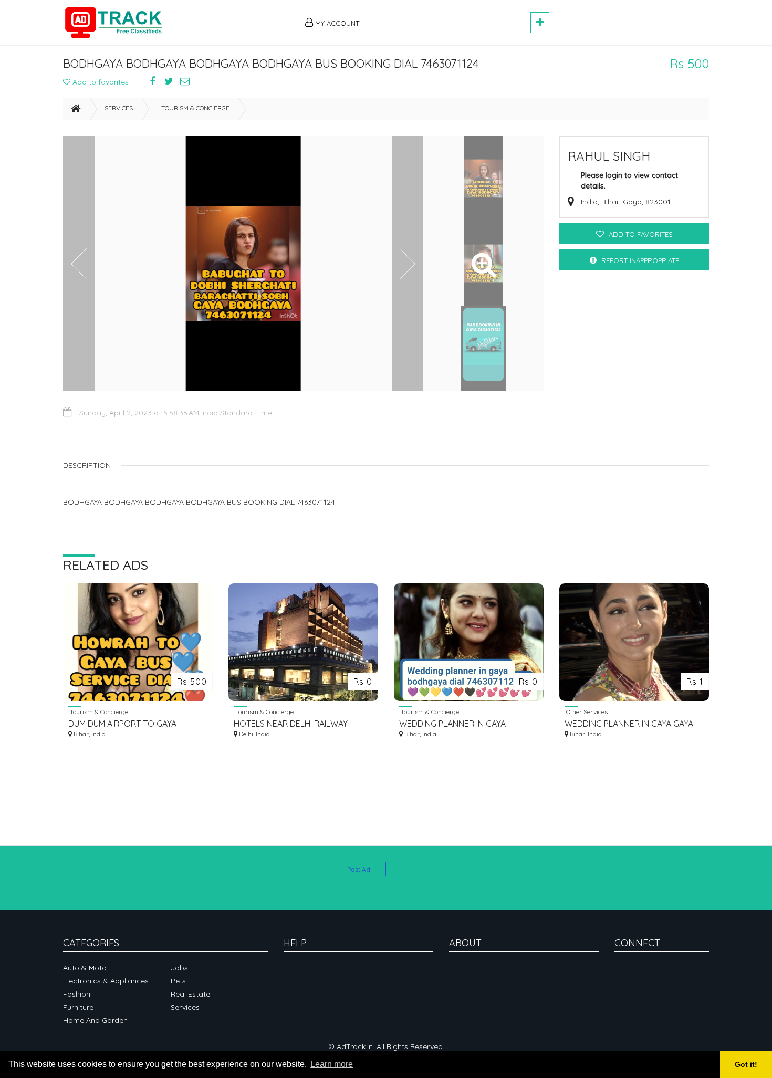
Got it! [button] (746, 1064)
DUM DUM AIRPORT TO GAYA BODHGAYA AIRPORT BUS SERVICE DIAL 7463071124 (134, 723)
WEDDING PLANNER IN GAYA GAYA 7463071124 (629, 723)
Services (119, 108)
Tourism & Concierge (195, 108)
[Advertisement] (449, 17)
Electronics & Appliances (106, 981)
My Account (336, 23)
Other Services (586, 711)
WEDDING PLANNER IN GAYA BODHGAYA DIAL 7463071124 (452, 723)
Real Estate (190, 994)
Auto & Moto (85, 967)
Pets (178, 981)
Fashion (76, 994)
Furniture (78, 1007)
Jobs (179, 967)
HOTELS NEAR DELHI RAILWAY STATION (291, 723)
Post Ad (358, 869)
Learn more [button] (331, 1064)
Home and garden (95, 1020)
